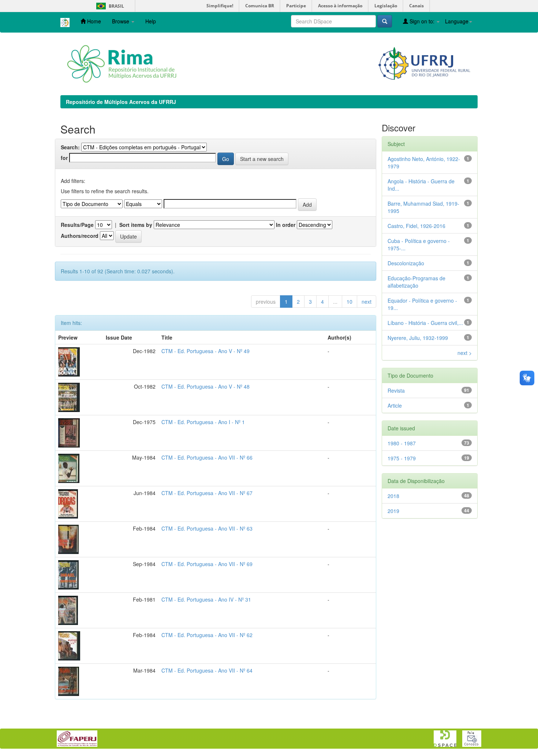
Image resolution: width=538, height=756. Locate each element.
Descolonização (406, 263)
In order (285, 224)
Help (150, 21)
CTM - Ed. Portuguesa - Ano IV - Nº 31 (206, 599)
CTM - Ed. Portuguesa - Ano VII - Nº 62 (207, 635)
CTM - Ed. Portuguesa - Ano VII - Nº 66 (207, 457)
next (366, 301)
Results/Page (77, 224)
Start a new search (262, 158)
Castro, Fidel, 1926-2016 (416, 225)
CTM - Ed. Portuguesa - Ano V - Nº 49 (205, 351)
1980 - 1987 (402, 443)
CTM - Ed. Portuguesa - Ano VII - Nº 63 (207, 528)
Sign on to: (422, 21)
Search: (70, 147)
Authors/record (79, 235)
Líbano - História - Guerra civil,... (425, 322)
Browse (121, 21)
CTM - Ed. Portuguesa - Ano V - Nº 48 (205, 386)
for (64, 157)
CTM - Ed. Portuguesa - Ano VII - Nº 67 (207, 493)
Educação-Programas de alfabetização (416, 281)
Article (395, 405)
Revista (396, 390)
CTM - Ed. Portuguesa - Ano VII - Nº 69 (207, 564)
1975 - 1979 (402, 458)
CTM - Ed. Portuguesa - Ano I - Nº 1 (203, 422)
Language (456, 21)
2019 (393, 510)
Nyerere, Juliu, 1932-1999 (418, 337)
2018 (393, 495)
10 (349, 301)
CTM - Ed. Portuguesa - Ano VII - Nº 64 (207, 670)
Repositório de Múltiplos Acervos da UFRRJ (121, 101)
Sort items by (135, 224)
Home (93, 21)
